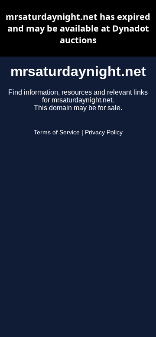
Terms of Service (57, 132)
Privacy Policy (104, 132)
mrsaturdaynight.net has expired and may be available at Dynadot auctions (78, 28)
